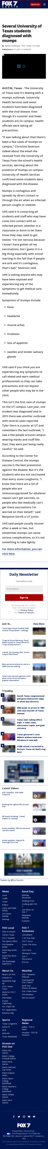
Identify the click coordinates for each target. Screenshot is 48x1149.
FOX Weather (27, 994)
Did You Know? (28, 997)
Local (4, 895)
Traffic (5, 898)
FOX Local (8, 927)
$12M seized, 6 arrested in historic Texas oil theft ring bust (31, 749)
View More (39, 623)
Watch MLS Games (7, 1101)
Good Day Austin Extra (9, 951)
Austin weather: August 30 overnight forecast (13, 841)
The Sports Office (9, 941)
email (34, 1116)
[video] (39, 795)
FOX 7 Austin (26, 46)
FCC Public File (8, 1006)
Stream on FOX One (8, 1045)
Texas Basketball (9, 1036)
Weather (27, 970)
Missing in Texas (29, 953)
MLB (4, 1030)
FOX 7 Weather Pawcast (28, 975)
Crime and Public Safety (9, 909)
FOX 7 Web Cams (29, 991)
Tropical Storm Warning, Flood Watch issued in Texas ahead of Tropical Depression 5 (15, 642)
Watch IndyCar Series (8, 1074)
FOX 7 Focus (27, 941)
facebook (14, 1116)
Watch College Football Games (9, 1057)
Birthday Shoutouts (26, 896)
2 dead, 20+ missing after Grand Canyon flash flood (15, 653)
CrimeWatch (27, 935)
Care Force (26, 950)
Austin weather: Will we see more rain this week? (16, 829)
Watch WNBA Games (8, 1095)
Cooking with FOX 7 (29, 905)
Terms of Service (26, 612)
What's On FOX (8, 974)
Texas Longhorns (9, 1023)
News (5, 891)
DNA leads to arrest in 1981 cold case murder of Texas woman (30, 711)
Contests (26, 921)
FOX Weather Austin (8, 945)
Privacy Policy (27, 610)
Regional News (27, 1021)
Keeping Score (28, 901)
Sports (6, 1019)
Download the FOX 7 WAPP (28, 981)
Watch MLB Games (7, 1062)
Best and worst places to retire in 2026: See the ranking (16, 665)
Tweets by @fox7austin (11, 880)
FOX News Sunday (6, 914)
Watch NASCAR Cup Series (8, 1068)
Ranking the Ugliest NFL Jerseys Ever (15, 805)
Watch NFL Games (7, 1051)
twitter (19, 1116)
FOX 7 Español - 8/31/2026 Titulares (12, 793)
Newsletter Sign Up (9, 982)
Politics (5, 905)
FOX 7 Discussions (27, 957)
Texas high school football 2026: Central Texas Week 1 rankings (15, 629)
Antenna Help (8, 1013)
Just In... (7, 623)
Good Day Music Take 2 (9, 956)
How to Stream (8, 931)
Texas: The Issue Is (29, 945)
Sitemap (5, 919)
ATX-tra (25, 962)
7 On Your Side (28, 938)
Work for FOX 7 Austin (8, 993)
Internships (7, 997)
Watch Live (35, 4)
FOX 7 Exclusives (28, 929)
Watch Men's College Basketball (7, 1081)
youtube (29, 1116)
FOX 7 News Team (7, 987)
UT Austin (36, 46)
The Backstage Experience (8, 962)
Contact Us (7, 977)
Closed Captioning (6, 1002)
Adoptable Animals (26, 916)
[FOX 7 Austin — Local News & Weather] (10, 4)
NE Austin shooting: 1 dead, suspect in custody (13, 817)
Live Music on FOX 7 (28, 910)
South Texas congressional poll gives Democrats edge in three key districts (30, 699)
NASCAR (5, 1033)
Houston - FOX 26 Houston (29, 1033)
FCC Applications (9, 1009)
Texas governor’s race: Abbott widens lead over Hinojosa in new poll (29, 737)
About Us (7, 970)
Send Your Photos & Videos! (29, 986)
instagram (24, 1116)
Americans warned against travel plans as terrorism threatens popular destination (16, 678)
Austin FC (6, 1027)
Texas (4, 901)
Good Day (28, 891)
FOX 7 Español (8, 938)
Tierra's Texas (8, 935)
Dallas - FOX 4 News (28, 1028)
